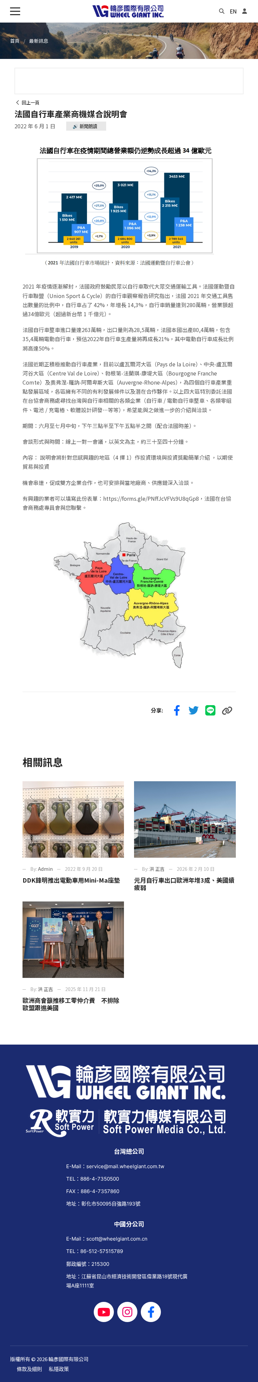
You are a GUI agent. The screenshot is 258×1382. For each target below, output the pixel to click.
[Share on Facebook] (177, 710)
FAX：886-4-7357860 (92, 1191)
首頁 (14, 40)
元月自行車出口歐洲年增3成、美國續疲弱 (184, 884)
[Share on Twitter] (193, 710)
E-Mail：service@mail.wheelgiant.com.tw (115, 1166)
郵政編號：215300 (87, 1264)
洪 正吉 (157, 868)
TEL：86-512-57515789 (94, 1251)
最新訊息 (38, 40)
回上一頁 (29, 102)
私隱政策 (59, 1369)
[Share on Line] (210, 710)
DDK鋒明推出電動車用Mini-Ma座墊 (71, 880)
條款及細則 (29, 1369)
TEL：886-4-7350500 (92, 1179)
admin (45, 868)
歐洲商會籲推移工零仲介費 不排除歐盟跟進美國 (71, 1004)
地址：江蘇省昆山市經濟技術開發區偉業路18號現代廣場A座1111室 (126, 1281)
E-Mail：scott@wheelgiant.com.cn (106, 1239)
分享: (157, 710)
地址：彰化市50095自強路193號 (103, 1203)
